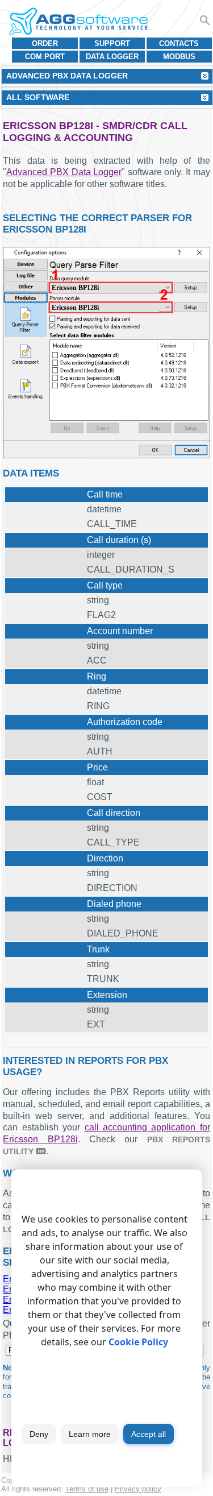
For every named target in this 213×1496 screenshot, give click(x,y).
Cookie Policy (138, 1342)
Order (45, 43)
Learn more (90, 1434)
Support (112, 43)
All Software (37, 97)
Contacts (179, 43)
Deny (39, 1434)
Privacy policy (138, 1489)
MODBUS (179, 56)
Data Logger (112, 56)
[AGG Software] (78, 21)
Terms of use (86, 1489)
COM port (45, 56)
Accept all (148, 1434)
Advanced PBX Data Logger (64, 172)
